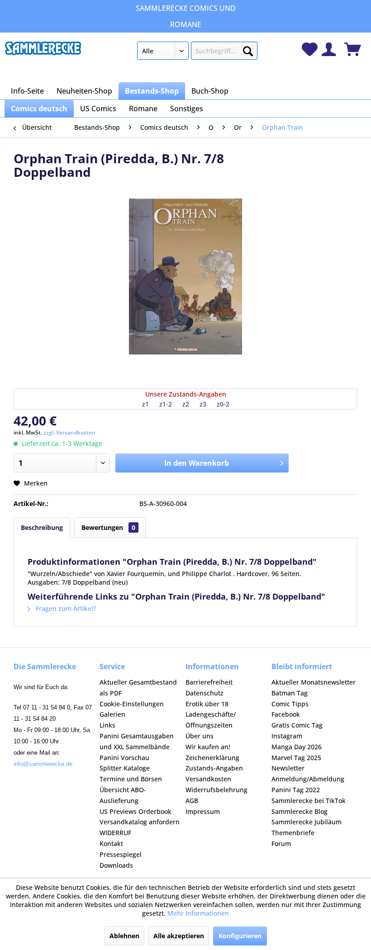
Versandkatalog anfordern (140, 822)
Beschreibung (42, 527)
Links (107, 725)
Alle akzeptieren (178, 935)
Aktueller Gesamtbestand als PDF (138, 687)
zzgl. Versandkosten (69, 432)
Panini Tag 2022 (295, 789)
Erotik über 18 (207, 704)
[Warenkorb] (353, 49)
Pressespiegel (121, 854)
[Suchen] (247, 49)
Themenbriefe (292, 832)
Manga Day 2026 (296, 746)
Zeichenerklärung (212, 757)
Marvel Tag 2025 (296, 757)
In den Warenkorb (196, 463)
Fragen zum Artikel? (65, 608)
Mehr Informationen (198, 913)
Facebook (285, 714)
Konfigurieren (240, 935)
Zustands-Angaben (214, 768)
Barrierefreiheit (209, 682)
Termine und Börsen (131, 779)
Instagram (286, 736)
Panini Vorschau (124, 757)
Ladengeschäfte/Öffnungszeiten (211, 719)
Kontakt (111, 843)
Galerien (112, 714)
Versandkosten (208, 779)
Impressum (203, 811)
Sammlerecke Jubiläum (306, 822)
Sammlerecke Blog (299, 811)
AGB (192, 800)
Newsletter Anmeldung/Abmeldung (307, 773)
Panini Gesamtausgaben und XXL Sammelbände (137, 741)
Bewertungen (108, 527)
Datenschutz (205, 693)
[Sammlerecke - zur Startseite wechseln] (43, 53)
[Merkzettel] (310, 49)
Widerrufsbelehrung (216, 789)
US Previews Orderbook (135, 811)
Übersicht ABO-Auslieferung (123, 795)
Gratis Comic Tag (297, 725)
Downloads (116, 865)
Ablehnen (124, 935)
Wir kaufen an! (208, 746)
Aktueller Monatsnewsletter (313, 682)
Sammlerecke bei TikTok (308, 800)
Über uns (200, 736)
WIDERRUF (115, 832)
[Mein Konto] (329, 49)
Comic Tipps (290, 704)
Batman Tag (289, 693)
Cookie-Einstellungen (132, 704)
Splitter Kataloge (125, 768)
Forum (281, 843)
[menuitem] (197, 52)
